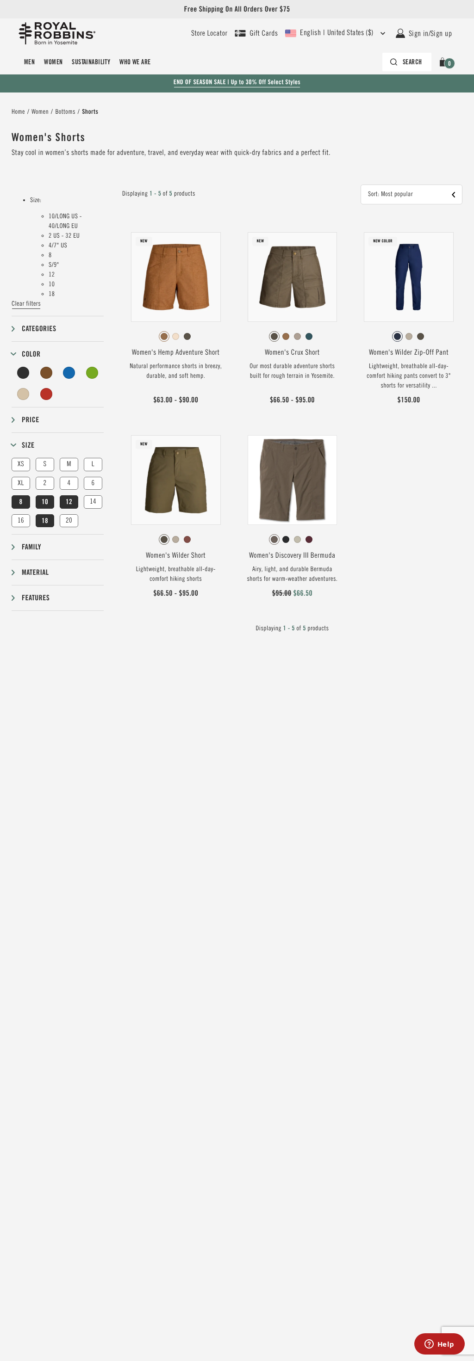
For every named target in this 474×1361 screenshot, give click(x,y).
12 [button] (69, 502)
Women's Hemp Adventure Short (175, 352)
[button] (444, 62)
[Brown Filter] (46, 373)
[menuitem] (29, 62)
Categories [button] (39, 328)
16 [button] (21, 520)
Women (53, 62)
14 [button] (93, 501)
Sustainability (91, 62)
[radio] (164, 336)
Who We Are (134, 62)
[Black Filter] (23, 373)
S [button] (44, 464)
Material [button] (35, 572)
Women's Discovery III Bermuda (292, 555)
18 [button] (45, 521)
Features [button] (36, 597)
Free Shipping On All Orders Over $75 (237, 9)
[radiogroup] (176, 336)
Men (29, 62)
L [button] (93, 464)
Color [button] (31, 354)
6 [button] (92, 483)
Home (18, 112)
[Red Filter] (46, 394)
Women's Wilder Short (176, 555)
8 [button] (20, 502)
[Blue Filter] (69, 373)
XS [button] (21, 464)
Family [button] (31, 546)
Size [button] (28, 445)
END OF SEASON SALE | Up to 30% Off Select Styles (237, 82)
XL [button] (21, 483)
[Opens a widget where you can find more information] (439, 1344)
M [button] (69, 464)
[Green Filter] (92, 373)
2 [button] (44, 483)
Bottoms (65, 112)
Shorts (90, 112)
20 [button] (69, 520)
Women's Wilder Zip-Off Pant (409, 352)
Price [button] (30, 419)
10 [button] (45, 502)
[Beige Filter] (23, 394)
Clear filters (26, 304)
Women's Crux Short (292, 352)
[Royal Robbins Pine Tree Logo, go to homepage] (57, 33)
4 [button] (68, 483)
